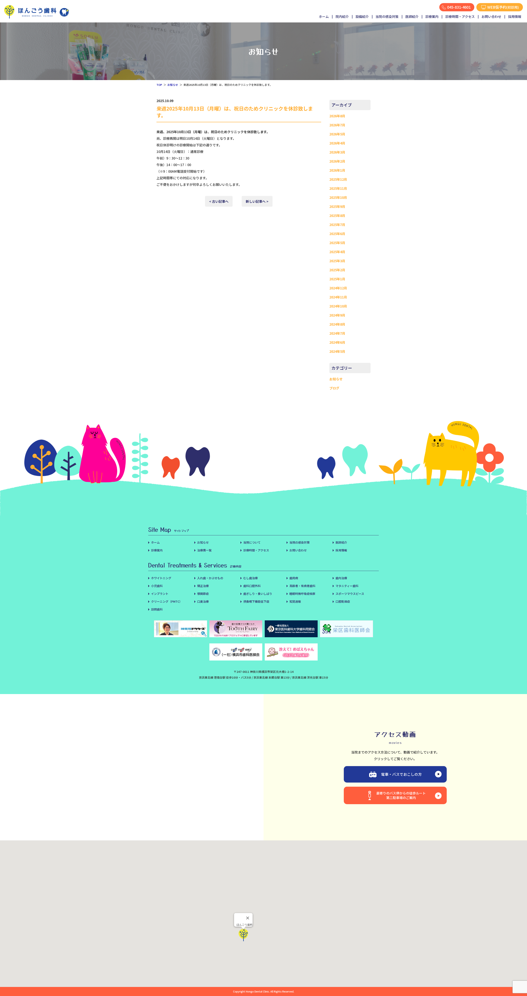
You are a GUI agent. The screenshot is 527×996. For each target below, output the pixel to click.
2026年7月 (337, 124)
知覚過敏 (295, 601)
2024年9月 (337, 315)
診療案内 (431, 16)
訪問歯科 (157, 609)
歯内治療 (341, 578)
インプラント (159, 594)
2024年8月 (337, 324)
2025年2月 (337, 269)
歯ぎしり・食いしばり (257, 594)
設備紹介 (362, 16)
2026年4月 (337, 143)
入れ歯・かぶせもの (210, 578)
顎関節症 (203, 594)
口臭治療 (203, 601)
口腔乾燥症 (343, 601)
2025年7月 (337, 224)
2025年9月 (337, 206)
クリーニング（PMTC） (166, 601)
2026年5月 (337, 134)
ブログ (334, 388)
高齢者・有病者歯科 (302, 586)
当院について (252, 542)
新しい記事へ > (257, 201)
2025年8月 (337, 215)
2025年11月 (338, 188)
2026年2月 (337, 161)
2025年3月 (337, 260)
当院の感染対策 (387, 16)
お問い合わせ (491, 16)
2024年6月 (337, 342)
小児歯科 (157, 586)
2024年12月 (338, 287)
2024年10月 (338, 306)
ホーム (324, 16)
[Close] (248, 918)
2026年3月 (337, 152)
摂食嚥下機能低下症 (256, 601)
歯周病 (293, 578)
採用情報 (514, 16)
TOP (159, 85)
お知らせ (172, 85)
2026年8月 (337, 115)
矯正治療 (203, 586)
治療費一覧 (204, 550)
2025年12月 (338, 179)
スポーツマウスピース (350, 594)
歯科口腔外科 (252, 586)
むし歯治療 (250, 578)
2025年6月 (337, 233)
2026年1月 (337, 170)
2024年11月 (338, 297)
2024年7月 (337, 333)
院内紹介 (342, 16)
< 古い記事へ (219, 201)
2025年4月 (337, 251)
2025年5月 (337, 242)
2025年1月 (337, 278)
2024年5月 (337, 351)
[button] (243, 935)
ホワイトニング (161, 578)
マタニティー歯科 (347, 586)
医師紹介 (412, 16)
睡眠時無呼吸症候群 (302, 594)
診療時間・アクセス (460, 16)
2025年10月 (338, 197)
